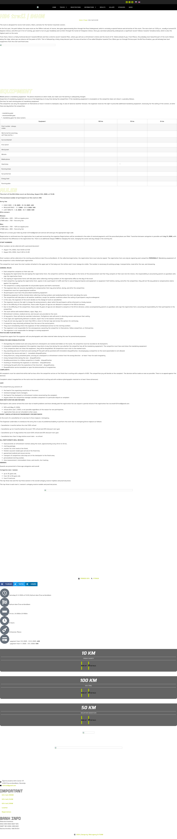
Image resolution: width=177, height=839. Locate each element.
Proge (85, 20)
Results (102, 7)
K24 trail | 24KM (7, 799)
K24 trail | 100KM (8, 795)
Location (5, 808)
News (131, 7)
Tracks (62, 7)
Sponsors (121, 7)
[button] (6, 584)
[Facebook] (127, 2)
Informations (89, 7)
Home (54, 7)
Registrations (76, 7)
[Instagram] (129, 2)
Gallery (111, 7)
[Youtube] (132, 2)
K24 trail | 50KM (7, 803)
